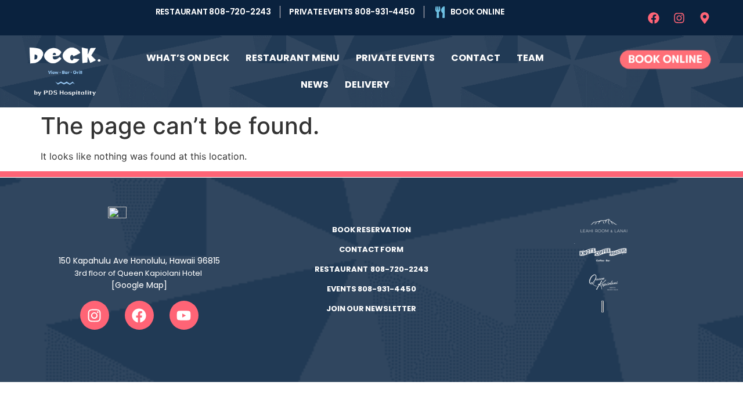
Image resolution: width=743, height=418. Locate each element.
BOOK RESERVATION (371, 229)
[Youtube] (184, 315)
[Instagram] (679, 18)
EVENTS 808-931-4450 (371, 288)
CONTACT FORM (371, 249)
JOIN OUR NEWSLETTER (371, 308)
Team (530, 57)
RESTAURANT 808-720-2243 (371, 269)
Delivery (367, 84)
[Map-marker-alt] (704, 18)
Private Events (395, 57)
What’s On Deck (187, 57)
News (315, 84)
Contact (475, 57)
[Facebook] (653, 18)
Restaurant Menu (293, 57)
